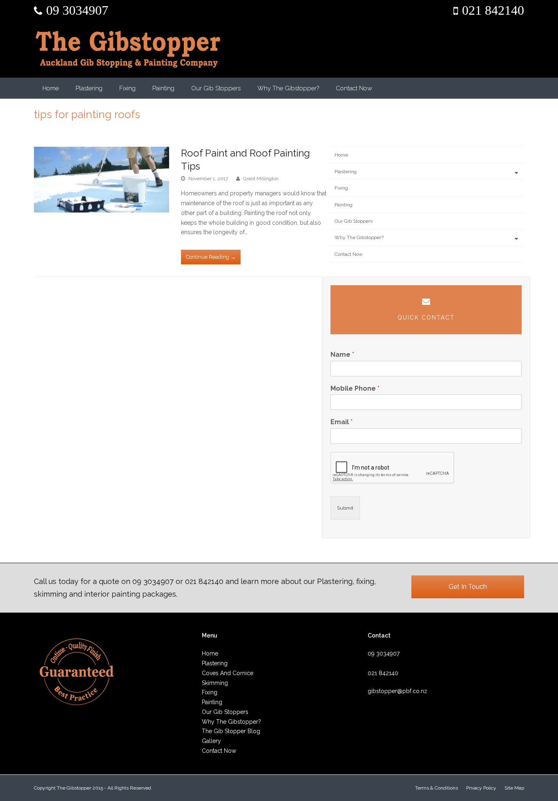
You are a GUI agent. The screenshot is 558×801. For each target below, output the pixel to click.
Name (342, 354)
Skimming (215, 683)
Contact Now (354, 88)
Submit (345, 508)
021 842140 (493, 10)
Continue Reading (211, 257)
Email (341, 422)
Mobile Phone (354, 388)
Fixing (127, 88)
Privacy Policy (481, 788)
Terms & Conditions (436, 788)
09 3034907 (77, 10)
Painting (163, 88)
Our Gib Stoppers (216, 88)
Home (50, 88)
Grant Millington (261, 178)
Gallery (211, 741)
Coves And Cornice (227, 673)
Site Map (514, 788)
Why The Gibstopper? (288, 88)
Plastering (89, 88)
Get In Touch (468, 587)
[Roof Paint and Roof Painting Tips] (101, 180)
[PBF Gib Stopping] (128, 49)
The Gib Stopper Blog (231, 731)
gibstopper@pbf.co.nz (397, 691)
